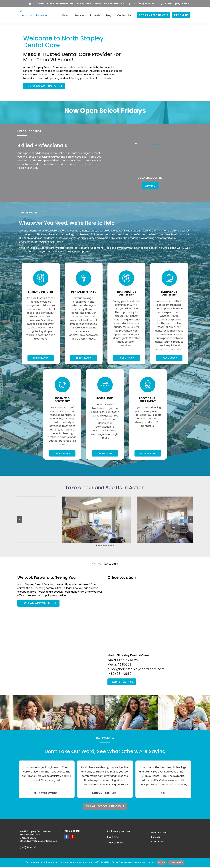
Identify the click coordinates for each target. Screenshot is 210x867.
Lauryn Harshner (104, 793)
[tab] (96, 545)
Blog (108, 15)
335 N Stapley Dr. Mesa (177, 3)
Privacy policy (176, 862)
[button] (96, 520)
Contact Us (124, 15)
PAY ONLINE (181, 15)
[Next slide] (190, 519)
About (65, 15)
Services (79, 15)
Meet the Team (159, 832)
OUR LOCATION (122, 682)
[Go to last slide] (19, 519)
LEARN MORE (40, 358)
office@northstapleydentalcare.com (135, 669)
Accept (161, 862)
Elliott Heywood (46, 793)
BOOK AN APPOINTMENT (153, 15)
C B (162, 793)
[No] (206, 862)
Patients (95, 15)
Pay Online (113, 837)
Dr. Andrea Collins (150, 178)
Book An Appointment (119, 831)
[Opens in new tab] (66, 837)
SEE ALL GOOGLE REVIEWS (105, 806)
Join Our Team (115, 842)
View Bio (150, 185)
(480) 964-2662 (147, 3)
